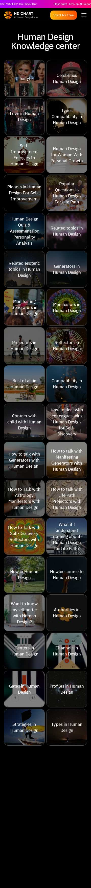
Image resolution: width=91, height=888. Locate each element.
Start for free (63, 15)
